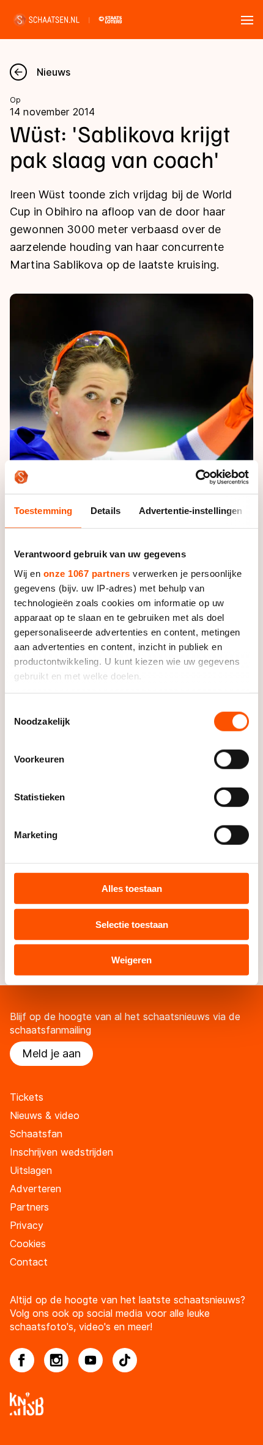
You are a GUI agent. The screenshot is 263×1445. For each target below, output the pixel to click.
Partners (29, 1207)
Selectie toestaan (131, 924)
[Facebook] (22, 1360)
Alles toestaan (132, 888)
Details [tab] (105, 510)
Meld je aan (51, 1053)
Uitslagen (31, 1170)
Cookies (28, 1243)
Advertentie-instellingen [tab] (190, 510)
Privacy (26, 1225)
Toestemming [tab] (43, 510)
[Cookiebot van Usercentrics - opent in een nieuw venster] (195, 477)
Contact (29, 1262)
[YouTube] (90, 1360)
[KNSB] (131, 1404)
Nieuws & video (45, 1115)
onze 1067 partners (86, 573)
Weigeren (131, 960)
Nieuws (53, 72)
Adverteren (35, 1188)
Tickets (26, 1097)
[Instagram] (56, 1360)
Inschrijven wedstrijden (61, 1152)
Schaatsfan (36, 1134)
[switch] (231, 759)
